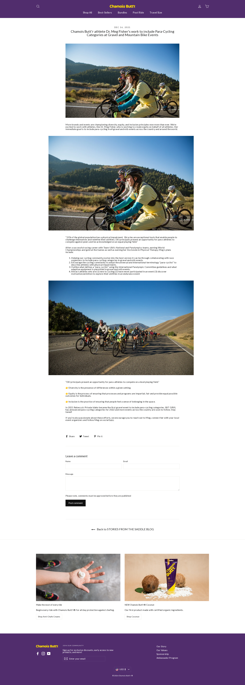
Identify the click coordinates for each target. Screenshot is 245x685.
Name (68, 461)
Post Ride (138, 12)
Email (125, 461)
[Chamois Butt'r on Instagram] (43, 653)
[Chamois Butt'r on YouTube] (48, 653)
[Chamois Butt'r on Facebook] (37, 653)
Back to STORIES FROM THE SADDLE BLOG (125, 529)
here (111, 420)
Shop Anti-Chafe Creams (49, 616)
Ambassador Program (167, 658)
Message (69, 474)
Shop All (87, 12)
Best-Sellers (105, 12)
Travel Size (156, 12)
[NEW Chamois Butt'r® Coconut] (167, 577)
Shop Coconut (133, 616)
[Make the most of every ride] (78, 577)
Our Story (161, 646)
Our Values (162, 650)
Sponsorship (163, 654)
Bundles (122, 12)
